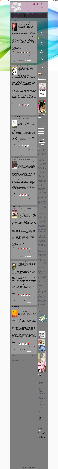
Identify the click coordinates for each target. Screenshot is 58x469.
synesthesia (42, 290)
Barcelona (42, 172)
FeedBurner (43, 145)
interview (45, 229)
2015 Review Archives (28, 14)
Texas (28, 257)
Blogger (34, 467)
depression (39, 198)
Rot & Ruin (13, 237)
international (42, 229)
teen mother (45, 291)
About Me (15, 13)
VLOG (41, 301)
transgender (41, 295)
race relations (42, 267)
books (42, 181)
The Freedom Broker (24, 335)
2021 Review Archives (35, 16)
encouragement (42, 206)
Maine (43, 239)
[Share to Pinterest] (30, 60)
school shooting (42, 276)
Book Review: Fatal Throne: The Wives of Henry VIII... (42, 393)
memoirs (45, 241)
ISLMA (42, 231)
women (39, 303)
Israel (44, 231)
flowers (43, 214)
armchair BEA (39, 167)
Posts (39, 131)
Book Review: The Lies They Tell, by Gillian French (21, 159)
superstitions (43, 288)
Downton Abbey (43, 201)
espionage (45, 208)
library (45, 237)
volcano (43, 301)
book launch (43, 179)
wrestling (39, 305)
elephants (39, 206)
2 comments (22, 351)
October (40, 384)
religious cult (42, 270)
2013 (39, 417)
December (40, 382)
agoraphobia (45, 159)
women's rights (43, 303)
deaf (40, 196)
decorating (42, 197)
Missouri (39, 245)
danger (45, 195)
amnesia (45, 162)
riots (41, 272)
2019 (39, 380)
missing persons (40, 244)
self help (45, 278)
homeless (39, 224)
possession (43, 262)
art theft (43, 167)
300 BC (42, 155)
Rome (45, 273)
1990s (45, 153)
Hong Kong (44, 224)
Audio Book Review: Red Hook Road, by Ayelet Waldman (22, 118)
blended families (44, 176)
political (39, 261)
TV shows (41, 297)
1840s (45, 151)
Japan (42, 232)
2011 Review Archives (33, 13)
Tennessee (39, 293)
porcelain (39, 262)
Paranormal (40, 257)
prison (42, 264)
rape (40, 268)
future (43, 216)
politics (41, 261)
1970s (42, 153)
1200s (41, 150)
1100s (42, 149)
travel (45, 295)
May (40, 390)
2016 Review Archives (35, 14)
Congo (38, 192)
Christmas (39, 188)
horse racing (41, 225)
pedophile (39, 258)
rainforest (39, 268)
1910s (40, 152)
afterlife (45, 158)
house (45, 225)
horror (39, 225)
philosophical (45, 258)
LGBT (41, 237)
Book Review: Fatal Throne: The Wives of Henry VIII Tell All (23, 22)
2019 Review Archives (21, 16)
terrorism (43, 293)
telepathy (45, 292)
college (44, 190)
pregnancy (41, 263)
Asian (43, 168)
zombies (31, 257)
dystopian (39, 204)
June (40, 389)
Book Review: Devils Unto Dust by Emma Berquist (21, 208)
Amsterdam (41, 163)
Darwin (39, 196)
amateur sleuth (39, 162)
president (39, 264)
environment (44, 207)
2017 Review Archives (41, 14)
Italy (38, 232)
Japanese (45, 232)
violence (41, 300)
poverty (45, 262)
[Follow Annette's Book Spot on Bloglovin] (41, 128)
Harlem (42, 220)
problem (45, 264)
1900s (38, 152)
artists (41, 168)
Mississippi (45, 244)
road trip (43, 272)
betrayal (40, 175)
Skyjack (19, 310)
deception (39, 197)
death (42, 196)
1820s (44, 151)
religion (39, 270)
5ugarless (28, 467)
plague (40, 260)
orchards (41, 255)
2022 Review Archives (41, 16)
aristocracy (42, 166)
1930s (44, 152)
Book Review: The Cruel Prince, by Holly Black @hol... (42, 396)
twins (45, 297)
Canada (43, 183)
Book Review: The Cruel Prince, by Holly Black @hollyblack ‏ (23, 65)
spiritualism (41, 284)
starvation (39, 286)
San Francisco (44, 275)
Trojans (38, 296)
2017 (39, 412)
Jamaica (40, 232)
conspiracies (40, 192)
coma (45, 190)
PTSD (42, 266)
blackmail (41, 176)
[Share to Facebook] (29, 60)
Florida (41, 214)
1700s (40, 151)
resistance (41, 271)
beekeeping (45, 173)
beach (41, 173)
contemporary (44, 192)
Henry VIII (19, 61)
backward (39, 171)
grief (44, 219)
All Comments (41, 133)
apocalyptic (18, 257)
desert (45, 198)
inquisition (39, 229)
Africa (38, 158)
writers (41, 305)
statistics (42, 286)
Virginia (44, 300)
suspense (28, 204)
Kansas (38, 234)
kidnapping (44, 234)
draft (45, 201)
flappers (45, 213)
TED (41, 291)
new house (39, 251)
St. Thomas (44, 285)
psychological (40, 266)
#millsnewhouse (39, 149)
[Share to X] (28, 60)
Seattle (44, 277)
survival (22, 257)
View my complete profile (41, 75)
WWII (45, 305)
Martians (40, 241)
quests (38, 267)
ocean (45, 254)
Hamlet (40, 220)
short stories (41, 280)
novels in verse (42, 253)
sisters (41, 281)
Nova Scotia (39, 253)
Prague (38, 263)
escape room (42, 208)
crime (43, 194)
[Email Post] (25, 60)
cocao (38, 190)
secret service (40, 278)
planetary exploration (44, 260)
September (40, 385)
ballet (43, 171)
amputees (39, 163)
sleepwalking (39, 282)
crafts (41, 194)
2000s (38, 154)
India (38, 228)
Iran (45, 230)
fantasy (43, 211)
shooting (39, 280)
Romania (43, 273)
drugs (43, 203)
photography (41, 259)
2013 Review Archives (14, 14)
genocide (45, 217)
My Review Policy (20, 13)
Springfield (41, 285)
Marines (43, 240)
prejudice (45, 263)
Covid (40, 194)
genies (43, 217)
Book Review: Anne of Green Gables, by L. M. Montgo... (42, 405)
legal (40, 237)
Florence (39, 214)
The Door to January (19, 181)
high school (40, 222)
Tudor (26, 61)
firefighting (39, 213)
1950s (38, 153)
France (41, 215)
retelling (43, 271)
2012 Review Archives (40, 13)
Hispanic (45, 222)
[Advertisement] (41, 452)
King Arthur (42, 235)
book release (43, 180)
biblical (42, 175)
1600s (38, 151)
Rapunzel (43, 268)
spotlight (39, 285)
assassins (39, 169)
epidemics (39, 208)
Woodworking (39, 304)
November (40, 383)
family (43, 210)
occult (43, 254)
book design (39, 179)
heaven (40, 221)
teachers (45, 290)
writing (42, 305)
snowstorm (45, 282)
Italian (45, 231)
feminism (44, 212)
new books (41, 250)
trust (40, 296)
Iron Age (41, 231)
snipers (42, 282)
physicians (44, 259)
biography (45, 175)
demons (45, 197)
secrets (43, 278)
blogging (45, 177)
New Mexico (41, 251)
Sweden (39, 290)
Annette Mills (40, 74)
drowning (41, 203)
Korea (38, 236)
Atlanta (43, 169)
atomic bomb (45, 169)
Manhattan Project (40, 240)
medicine (43, 241)
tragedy (39, 295)
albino (42, 160)
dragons (39, 202)
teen (42, 291)
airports (39, 160)
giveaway (45, 218)
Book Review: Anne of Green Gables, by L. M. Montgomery (23, 261)
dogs (45, 200)
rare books (45, 268)
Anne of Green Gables (27, 263)
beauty (43, 173)
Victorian (41, 299)
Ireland (39, 231)
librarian (44, 237)
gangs (38, 217)
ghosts (43, 218)
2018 (39, 381)
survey (45, 288)
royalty (24, 61)
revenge (39, 272)
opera (38, 255)
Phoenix (39, 259)
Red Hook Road (14, 183)
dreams (39, 203)
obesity (41, 254)
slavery (45, 281)
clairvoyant (39, 189)
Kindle (39, 235)
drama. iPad (44, 202)
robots (45, 272)
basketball (39, 173)
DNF (44, 200)
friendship (16, 204)
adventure (15, 257)
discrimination (39, 200)
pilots (45, 259)
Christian (42, 187)
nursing (40, 254)
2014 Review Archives (21, 14)
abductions (45, 155)
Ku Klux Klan (41, 236)
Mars (38, 241)
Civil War (45, 188)
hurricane (45, 226)
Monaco (42, 245)
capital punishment (42, 184)
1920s (42, 152)
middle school (41, 243)
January (40, 411)
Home (12, 13)
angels (43, 164)
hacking (39, 220)
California (39, 183)
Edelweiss (19, 244)
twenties (44, 297)
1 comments (22, 60)
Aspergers (45, 168)
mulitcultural (41, 247)
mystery (23, 204)
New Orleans (44, 251)
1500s (14, 61)
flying (45, 214)
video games (44, 299)
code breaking (41, 190)
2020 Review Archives (28, 16)
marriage (45, 240)
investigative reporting (40, 230)
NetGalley (19, 48)
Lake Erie (44, 236)
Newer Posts (14, 355)
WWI (44, 305)
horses (44, 225)
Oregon (43, 255)
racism (45, 267)
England (16, 61)
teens (30, 204)
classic (42, 189)
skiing (43, 281)
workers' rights (43, 304)
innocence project (44, 228)
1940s (45, 152)
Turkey (43, 296)
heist (41, 221)
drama (14, 204)
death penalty (44, 196)
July (40, 388)
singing (39, 281)
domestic (39, 201)
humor (43, 226)
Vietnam (39, 300)
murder (21, 204)
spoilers (43, 284)
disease (42, 200)
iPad (19, 204)
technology (39, 291)
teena (38, 292)
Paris (45, 257)
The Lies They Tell (20, 161)
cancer (45, 183)
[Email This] (27, 60)
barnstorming (44, 172)
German (39, 218)
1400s (43, 150)
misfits (45, 243)
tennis (41, 293)
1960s (40, 153)
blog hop (40, 177)
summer (25, 204)
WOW (45, 304)
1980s (44, 153)
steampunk (45, 286)
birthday (39, 176)
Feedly (42, 212)
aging (42, 159)
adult (45, 156)
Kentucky (41, 234)
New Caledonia (44, 250)
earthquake (43, 204)
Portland (41, 262)
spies (38, 284)
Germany (41, 218)
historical (22, 61)
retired (45, 271)
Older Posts (34, 355)
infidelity (41, 228)
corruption (39, 193)
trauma (44, 295)
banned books (39, 172)
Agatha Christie (40, 159)
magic (41, 239)
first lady (42, 213)
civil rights (42, 188)
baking (41, 171)
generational (41, 217)
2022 (39, 376)
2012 (39, 418)
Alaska (40, 160)
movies (38, 247)
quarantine (45, 266)
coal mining (44, 189)
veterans (39, 299)
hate (43, 220)
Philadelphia (41, 258)
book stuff (40, 181)
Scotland (42, 277)
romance (40, 273)
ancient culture (44, 163)
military (44, 243)
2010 (39, 420)
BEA (40, 173)
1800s (42, 151)
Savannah (39, 276)
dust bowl (45, 203)
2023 (39, 375)
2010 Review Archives (26, 13)
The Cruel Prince (32, 69)
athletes (41, 169)
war (45, 301)
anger (45, 164)
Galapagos (45, 216)
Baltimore (45, 171)
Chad (45, 185)
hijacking (43, 222)
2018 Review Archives (14, 16)
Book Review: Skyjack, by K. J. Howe (18, 308)
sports (45, 284)
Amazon (43, 162)
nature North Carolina (42, 249)
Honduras (42, 224)
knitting (45, 235)
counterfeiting (43, 193)
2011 (39, 419)
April (40, 391)
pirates (38, 260)
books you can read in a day (42, 182)
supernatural (39, 288)
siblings (44, 280)
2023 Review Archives (14, 17)
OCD (44, 254)
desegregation (42, 198)
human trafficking (40, 226)
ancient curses (40, 164)
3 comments (22, 256)
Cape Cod (39, 184)
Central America (42, 185)
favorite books (39, 212)
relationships (44, 269)
